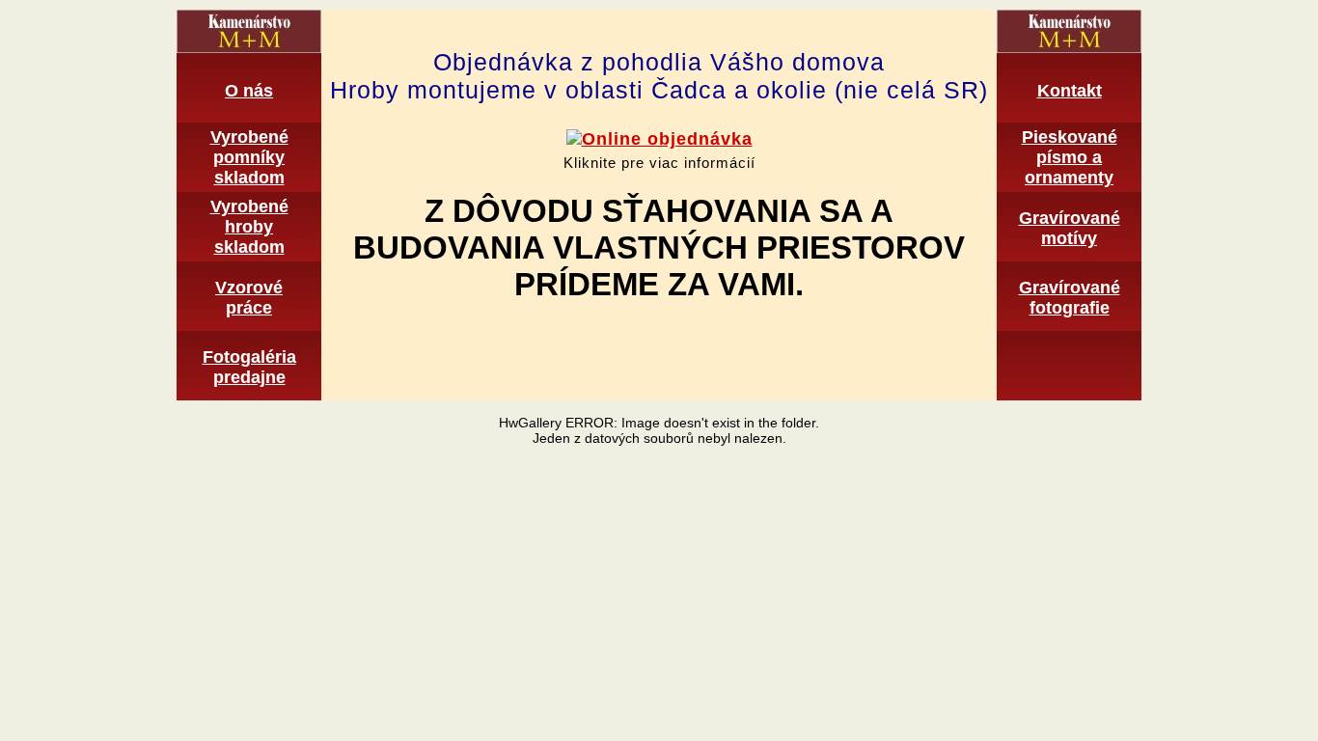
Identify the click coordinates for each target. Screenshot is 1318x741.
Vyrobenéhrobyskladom (249, 227)
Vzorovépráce (249, 297)
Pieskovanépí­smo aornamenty (1069, 157)
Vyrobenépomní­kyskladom (249, 157)
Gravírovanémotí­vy (1069, 228)
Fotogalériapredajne (249, 367)
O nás (249, 90)
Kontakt (1069, 90)
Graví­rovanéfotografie (1069, 297)
